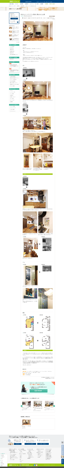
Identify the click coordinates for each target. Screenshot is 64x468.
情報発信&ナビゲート (31, 457)
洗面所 (21, 457)
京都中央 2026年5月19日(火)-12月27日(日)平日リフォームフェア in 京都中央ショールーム (14, 66)
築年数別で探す (12, 51)
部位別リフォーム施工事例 (13, 57)
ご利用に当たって (48, 458)
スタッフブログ (30, 453)
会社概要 (11, 101)
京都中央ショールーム (31, 450)
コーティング (21, 460)
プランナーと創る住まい (13, 79)
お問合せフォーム (48, 453)
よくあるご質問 (12, 109)
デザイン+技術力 (12, 459)
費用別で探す (12, 49)
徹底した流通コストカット (13, 82)
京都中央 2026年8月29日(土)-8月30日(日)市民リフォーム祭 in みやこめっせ (14, 71)
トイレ (2, 460)
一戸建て (21, 451)
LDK (1, 458)
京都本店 (30, 451)
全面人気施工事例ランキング (14, 54)
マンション (21, 452)
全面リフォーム (13, 14)
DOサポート (39, 450)
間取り (2, 462)
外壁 (20, 459)
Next (54, 406)
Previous (21, 406)
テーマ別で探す (12, 46)
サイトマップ (48, 459)
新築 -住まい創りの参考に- (14, 16)
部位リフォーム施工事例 (22, 453)
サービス (11, 90)
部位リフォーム (13, 15)
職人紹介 (29, 458)
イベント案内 (12, 93)
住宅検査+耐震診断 (12, 76)
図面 (1, 465)
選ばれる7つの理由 (12, 74)
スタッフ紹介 (12, 98)
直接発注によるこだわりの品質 (14, 84)
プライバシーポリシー (49, 457)
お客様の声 (11, 95)
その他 (21, 461)
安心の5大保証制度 (12, 455)
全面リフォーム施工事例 (22, 450)
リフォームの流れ (12, 106)
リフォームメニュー (48, 452)
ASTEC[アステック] (40, 451)
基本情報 (2, 455)
